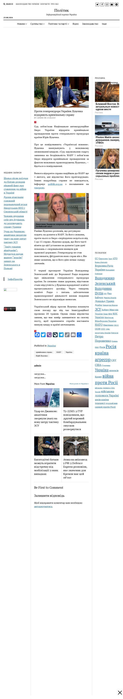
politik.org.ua (55, 184)
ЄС (96, 258)
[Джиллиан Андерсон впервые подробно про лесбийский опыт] (60, 207)
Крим (105, 314)
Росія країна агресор (105, 352)
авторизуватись (43, 506)
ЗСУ (98, 309)
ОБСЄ (116, 325)
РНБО (97, 347)
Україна (51, 345)
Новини (21, 23)
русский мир (112, 403)
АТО (114, 258)
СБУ (113, 360)
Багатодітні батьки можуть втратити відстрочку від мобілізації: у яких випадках (46, 467)
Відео (76, 23)
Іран (110, 259)
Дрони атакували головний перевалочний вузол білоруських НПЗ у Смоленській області (15, 204)
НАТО (99, 325)
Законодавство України (27, 4)
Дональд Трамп (104, 301)
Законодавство (90, 23)
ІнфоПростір (15, 279)
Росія (102, 347)
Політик (61, 10)
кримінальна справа (44, 352)
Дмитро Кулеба (110, 297)
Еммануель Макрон (110, 305)
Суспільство (36, 23)
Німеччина (108, 325)
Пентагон (114, 333)
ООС (103, 329)
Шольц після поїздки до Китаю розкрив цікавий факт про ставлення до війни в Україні (16, 185)
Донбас (98, 305)
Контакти (45, 4)
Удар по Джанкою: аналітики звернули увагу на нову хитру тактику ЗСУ (46, 418)
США (98, 365)
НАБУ (59, 352)
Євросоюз (103, 258)
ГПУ (105, 294)
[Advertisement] (61, 51)
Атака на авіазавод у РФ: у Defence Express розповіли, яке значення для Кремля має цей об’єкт (75, 468)
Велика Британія (101, 262)
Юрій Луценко (42, 356)
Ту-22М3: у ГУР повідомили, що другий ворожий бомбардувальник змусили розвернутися (74, 420)
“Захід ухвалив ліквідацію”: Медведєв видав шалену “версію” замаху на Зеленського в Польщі (13, 257)
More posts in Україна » (79, 384)
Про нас (55, 4)
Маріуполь (109, 317)
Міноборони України (105, 320)
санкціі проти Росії (105, 406)
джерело (39, 187)
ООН (97, 328)
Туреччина (106, 365)
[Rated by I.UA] (10, 290)
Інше (104, 23)
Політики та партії (57, 23)
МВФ (110, 314)
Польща (115, 341)
